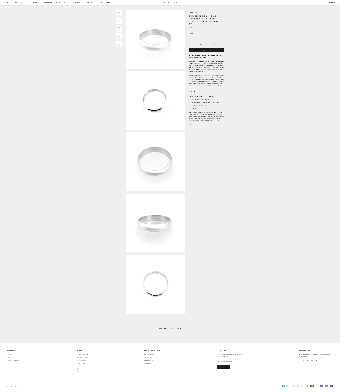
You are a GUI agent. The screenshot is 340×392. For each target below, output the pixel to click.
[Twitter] (197, 123)
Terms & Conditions (149, 354)
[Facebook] (195, 123)
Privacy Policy (148, 357)
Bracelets (48, 2)
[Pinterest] (199, 123)
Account (316, 2)
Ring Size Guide (81, 360)
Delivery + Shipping (82, 354)
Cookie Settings (148, 360)
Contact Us (80, 369)
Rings (14, 2)
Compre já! (206, 50)
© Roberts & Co (12, 386)
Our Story (10, 354)
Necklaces (25, 2)
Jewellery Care (81, 363)
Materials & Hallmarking (13, 360)
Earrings (36, 2)
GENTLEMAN (88, 2)
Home (6, 2)
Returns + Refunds (82, 357)
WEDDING (99, 2)
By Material (61, 2)
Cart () (332, 2)
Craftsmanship (11, 357)
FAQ (108, 2)
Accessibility (147, 363)
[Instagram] (308, 360)
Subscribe (223, 367)
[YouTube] (316, 360)
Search (324, 2)
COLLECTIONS (75, 2)
